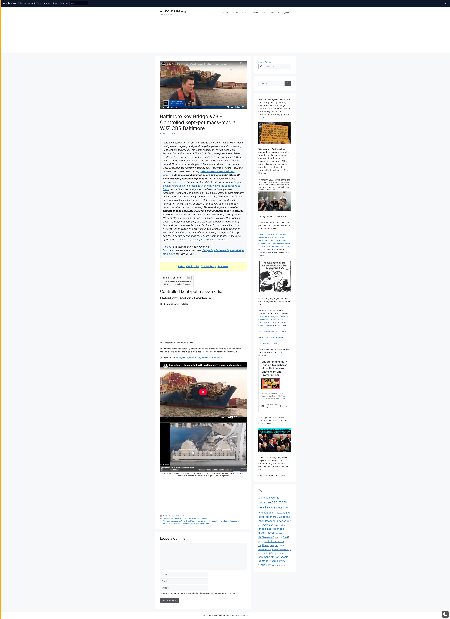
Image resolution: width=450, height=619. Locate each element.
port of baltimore (274, 541)
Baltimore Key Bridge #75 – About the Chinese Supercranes (186, 523)
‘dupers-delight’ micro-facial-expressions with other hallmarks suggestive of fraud (203, 186)
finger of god (283, 520)
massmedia (278, 533)
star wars (276, 556)
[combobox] (274, 66)
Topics (39, 3)
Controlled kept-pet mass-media (177, 281)
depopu (280, 513)
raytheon (263, 545)
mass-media (202, 518)
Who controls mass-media (274, 331)
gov (259, 525)
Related (31, 3)
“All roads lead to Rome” (273, 337)
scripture (261, 553)
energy (263, 521)
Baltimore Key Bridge (171, 516)
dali (275, 513)
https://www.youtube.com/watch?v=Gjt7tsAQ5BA (199, 358)
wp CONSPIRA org (173, 11)
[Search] (288, 83)
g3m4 (286, 12)
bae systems (271, 497)
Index (181, 266)
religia (281, 546)
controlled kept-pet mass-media (175, 518)
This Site (22, 3)
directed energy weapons (274, 516)
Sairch (235, 12)
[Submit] (261, 66)
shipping (271, 553)
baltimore (264, 502)
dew (286, 512)
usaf (268, 564)
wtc (285, 565)
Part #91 (167, 246)
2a (259, 498)
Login (445, 3)
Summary (223, 266)
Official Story (208, 266)
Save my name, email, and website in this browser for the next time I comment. (200, 593)
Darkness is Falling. (271, 343)
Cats (215, 12)
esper (271, 520)
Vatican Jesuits (269, 310)
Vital (272, 12)
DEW (182, 516)
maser (270, 532)
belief (279, 507)
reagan (274, 545)
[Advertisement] (225, 36)
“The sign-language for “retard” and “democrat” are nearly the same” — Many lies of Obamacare (201, 521)
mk (280, 537)
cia (283, 508)
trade (261, 565)
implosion (267, 524)
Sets (244, 12)
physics (260, 542)
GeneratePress (241, 615)
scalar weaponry (281, 549)
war (281, 565)
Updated (254, 12)
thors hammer (278, 560)
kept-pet (192, 518)
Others (225, 12)
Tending (64, 3)
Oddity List (192, 266)
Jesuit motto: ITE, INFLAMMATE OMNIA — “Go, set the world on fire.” (273, 319)
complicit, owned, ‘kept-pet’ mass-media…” (204, 239)
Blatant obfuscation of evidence (179, 284)
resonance (264, 549)
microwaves (266, 537)
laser (269, 528)
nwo (286, 537)
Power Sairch (264, 62)
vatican (276, 565)
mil (276, 537)
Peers (56, 3)
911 (262, 498)
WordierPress (9, 3)
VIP (263, 12)
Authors (48, 3)
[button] (445, 614)
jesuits (277, 525)
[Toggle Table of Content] (188, 278)
